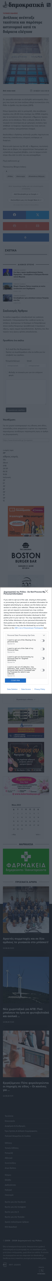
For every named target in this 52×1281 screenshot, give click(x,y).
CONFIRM (15, 680)
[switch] (43, 640)
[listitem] (26, 635)
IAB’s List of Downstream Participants (29, 628)
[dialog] (26, 640)
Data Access (26, 689)
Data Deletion (12, 689)
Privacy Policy (39, 689)
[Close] (47, 592)
